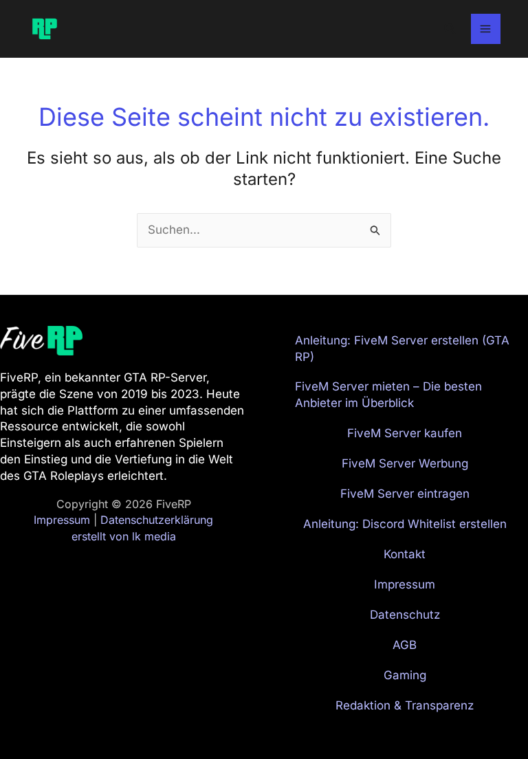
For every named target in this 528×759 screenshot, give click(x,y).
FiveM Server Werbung (405, 463)
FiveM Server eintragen (405, 493)
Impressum (62, 520)
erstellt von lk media (124, 536)
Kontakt (405, 554)
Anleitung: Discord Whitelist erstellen (405, 524)
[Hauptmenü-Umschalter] (486, 29)
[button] (450, 29)
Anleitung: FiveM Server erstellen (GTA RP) (402, 348)
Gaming (405, 675)
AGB (405, 645)
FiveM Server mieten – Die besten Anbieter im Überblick (388, 395)
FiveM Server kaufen (404, 433)
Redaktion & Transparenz (405, 705)
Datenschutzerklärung (156, 520)
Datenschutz (405, 615)
